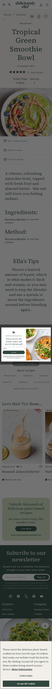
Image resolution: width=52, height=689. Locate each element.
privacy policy (10, 358)
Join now (13, 352)
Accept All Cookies (26, 684)
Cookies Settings (25, 676)
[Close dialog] (49, 329)
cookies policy (17, 358)
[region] (26, 665)
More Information (22, 669)
